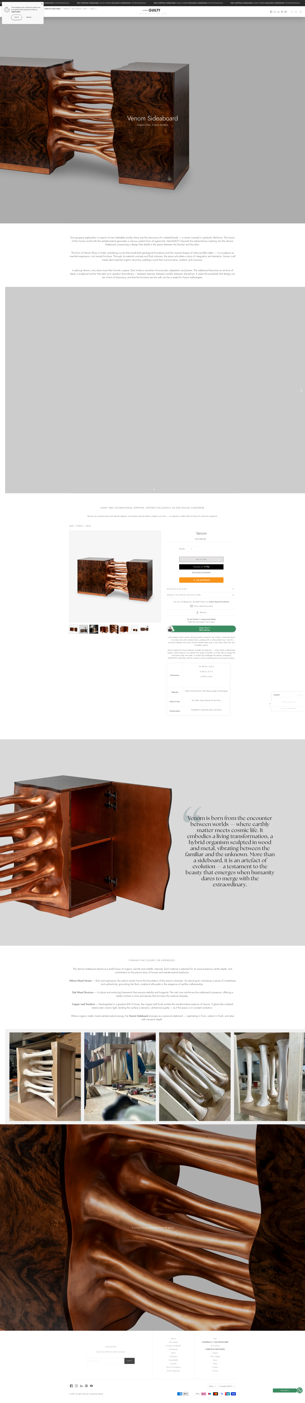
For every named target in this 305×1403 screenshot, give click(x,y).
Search (173, 1338)
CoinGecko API (292, 708)
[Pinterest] (282, 12)
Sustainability (173, 1360)
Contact (215, 1370)
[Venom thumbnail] (73, 629)
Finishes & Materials (173, 1345)
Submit (129, 1361)
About (173, 1353)
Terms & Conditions (173, 1367)
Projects (67, 9)
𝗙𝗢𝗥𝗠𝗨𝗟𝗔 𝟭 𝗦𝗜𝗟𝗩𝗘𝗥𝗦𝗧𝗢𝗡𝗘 (215, 1342)
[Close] (42, 4)
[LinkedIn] (278, 12)
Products (79, 525)
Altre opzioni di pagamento (201, 572)
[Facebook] (271, 12)
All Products (173, 1342)
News (215, 1360)
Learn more (15, 12)
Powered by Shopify (96, 1394)
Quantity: (182, 549)
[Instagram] (275, 12)
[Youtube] (286, 12)
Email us (204, 601)
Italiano (211, 1386)
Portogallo (226, 1386)
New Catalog (76, 9)
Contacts (173, 1363)
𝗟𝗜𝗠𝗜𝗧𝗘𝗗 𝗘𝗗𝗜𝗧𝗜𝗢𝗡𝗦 (215, 1349)
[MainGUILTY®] (152, 11)
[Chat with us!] (300, 1390)
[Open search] (292, 12)
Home (71, 525)
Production (173, 1356)
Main (215, 1338)
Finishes (215, 1367)
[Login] (296, 11)
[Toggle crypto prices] (270, 704)
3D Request (173, 1349)
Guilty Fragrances (173, 1370)
